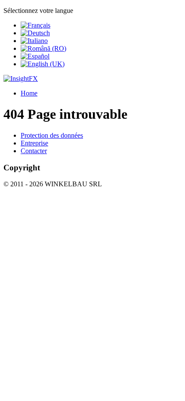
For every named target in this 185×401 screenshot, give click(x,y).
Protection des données (52, 135)
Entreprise (34, 143)
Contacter (34, 150)
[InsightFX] (20, 78)
